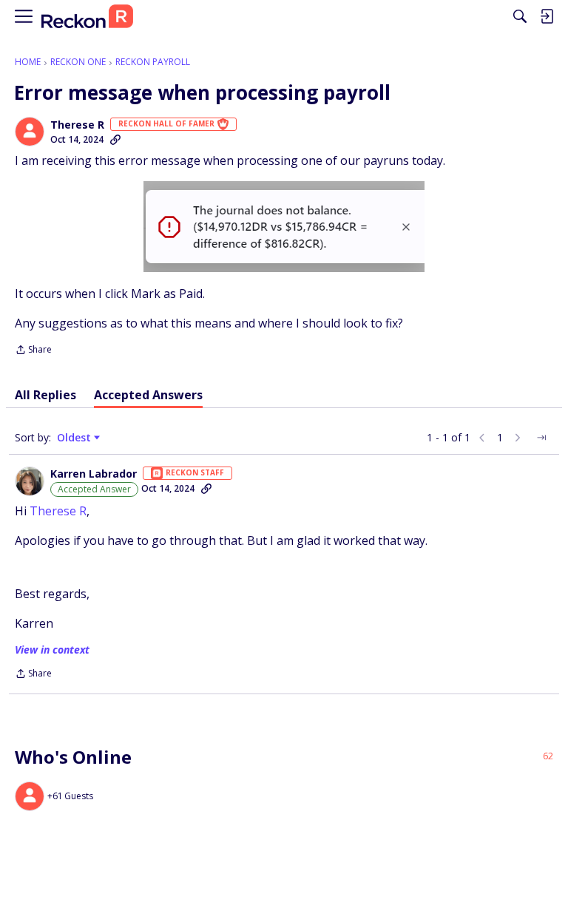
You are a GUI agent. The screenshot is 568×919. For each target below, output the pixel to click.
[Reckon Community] (87, 16)
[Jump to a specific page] (541, 438)
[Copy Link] (115, 139)
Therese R (77, 125)
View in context (52, 649)
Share (33, 351)
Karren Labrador (93, 474)
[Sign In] (546, 16)
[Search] (520, 16)
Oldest (75, 437)
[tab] (45, 394)
